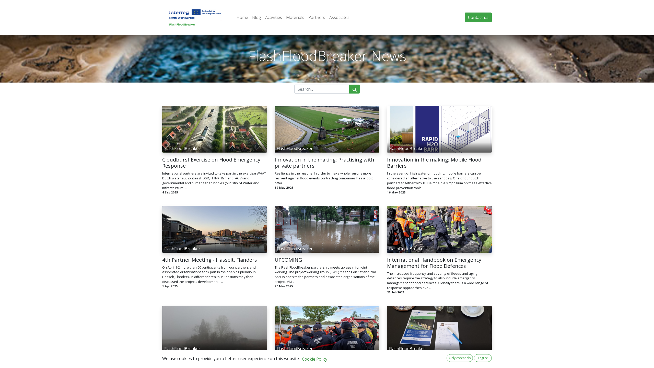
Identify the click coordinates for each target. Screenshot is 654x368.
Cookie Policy (314, 359)
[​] (214, 111)
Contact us (478, 17)
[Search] (354, 89)
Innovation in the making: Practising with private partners (324, 163)
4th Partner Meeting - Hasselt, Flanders (209, 260)
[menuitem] (242, 17)
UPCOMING (288, 260)
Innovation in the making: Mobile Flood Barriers (434, 163)
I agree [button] (483, 358)
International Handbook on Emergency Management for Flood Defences (434, 263)
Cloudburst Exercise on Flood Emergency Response (211, 163)
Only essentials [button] (460, 358)
